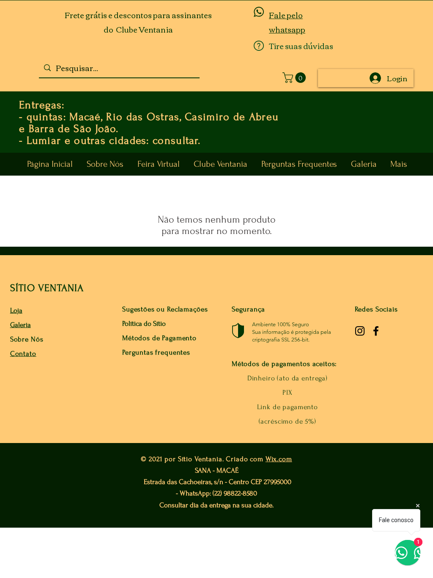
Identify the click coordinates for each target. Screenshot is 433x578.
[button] (295, 77)
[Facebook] (376, 331)
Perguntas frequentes (156, 352)
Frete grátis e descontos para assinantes (138, 15)
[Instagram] (360, 331)
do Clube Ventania (138, 29)
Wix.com (279, 459)
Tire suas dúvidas (301, 46)
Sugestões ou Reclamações (165, 309)
